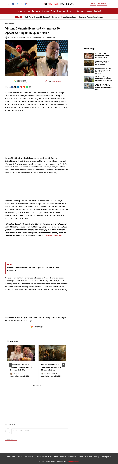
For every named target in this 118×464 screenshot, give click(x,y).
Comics (45, 11)
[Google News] (26, 4)
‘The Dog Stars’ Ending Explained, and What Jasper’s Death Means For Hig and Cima (103, 78)
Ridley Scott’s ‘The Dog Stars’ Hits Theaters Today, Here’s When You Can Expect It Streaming (103, 71)
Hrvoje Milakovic (51, 374)
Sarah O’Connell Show (54, 235)
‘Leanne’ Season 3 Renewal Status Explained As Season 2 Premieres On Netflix (21, 367)
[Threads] (21, 4)
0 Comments (50, 38)
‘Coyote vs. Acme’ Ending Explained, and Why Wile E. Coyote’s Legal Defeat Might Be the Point (103, 86)
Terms (81, 457)
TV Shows (36, 11)
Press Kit (19, 457)
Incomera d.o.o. (73, 461)
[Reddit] (24, 87)
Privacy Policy (72, 457)
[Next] (63, 365)
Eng (16, 374)
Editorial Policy (56, 81)
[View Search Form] (109, 3)
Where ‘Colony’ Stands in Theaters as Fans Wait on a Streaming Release (51, 367)
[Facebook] (13, 4)
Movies (27, 11)
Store (93, 4)
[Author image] (6, 37)
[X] (14, 87)
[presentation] (21, 353)
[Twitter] (17, 4)
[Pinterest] (21, 87)
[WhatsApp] (27, 87)
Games (70, 11)
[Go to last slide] (10, 365)
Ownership (88, 457)
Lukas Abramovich (16, 38)
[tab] (33, 385)
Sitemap (96, 457)
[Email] (30, 87)
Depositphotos (106, 457)
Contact (97, 11)
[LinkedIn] (17, 87)
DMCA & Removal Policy (44, 457)
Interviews (80, 11)
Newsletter (102, 4)
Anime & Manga (58, 11)
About (89, 11)
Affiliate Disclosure (59, 457)
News (19, 11)
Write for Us (11, 457)
